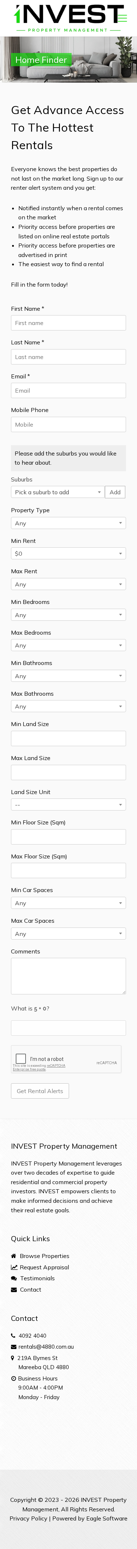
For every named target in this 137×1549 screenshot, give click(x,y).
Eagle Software (107, 1518)
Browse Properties (43, 1255)
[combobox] (58, 492)
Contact (30, 1289)
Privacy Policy (28, 1518)
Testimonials (37, 1278)
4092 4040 (32, 1335)
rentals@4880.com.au (46, 1346)
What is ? (30, 1008)
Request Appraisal (43, 1267)
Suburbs (22, 479)
